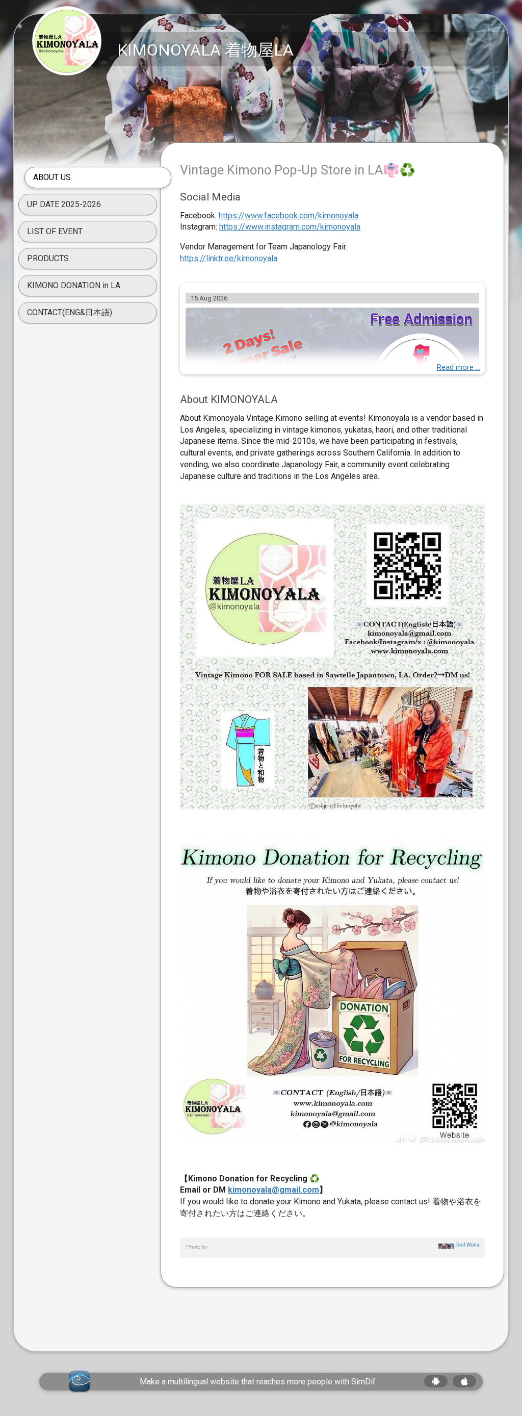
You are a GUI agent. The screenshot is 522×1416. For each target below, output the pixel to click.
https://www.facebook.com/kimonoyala (288, 215)
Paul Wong (467, 1244)
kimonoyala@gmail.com (273, 1190)
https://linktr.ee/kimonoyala (228, 258)
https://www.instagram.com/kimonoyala (289, 227)
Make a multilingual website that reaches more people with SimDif (258, 1381)
